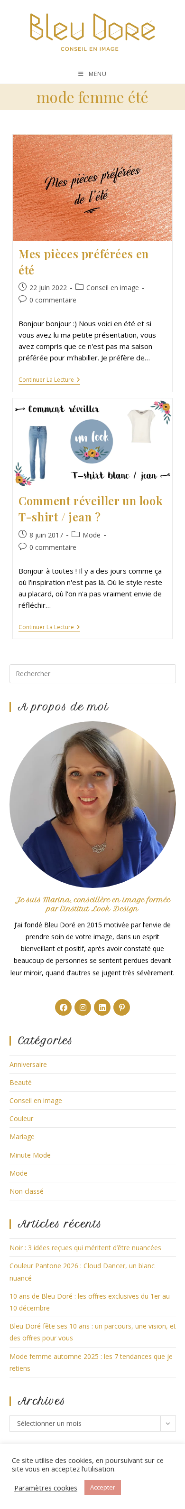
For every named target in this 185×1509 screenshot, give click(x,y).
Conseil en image (112, 287)
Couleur (21, 1118)
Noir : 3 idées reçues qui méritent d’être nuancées (85, 1247)
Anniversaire (28, 1064)
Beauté (20, 1082)
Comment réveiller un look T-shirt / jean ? (90, 508)
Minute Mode (30, 1155)
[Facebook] (63, 1007)
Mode (92, 534)
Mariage (22, 1136)
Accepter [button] (102, 1487)
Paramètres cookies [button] (45, 1487)
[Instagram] (82, 1007)
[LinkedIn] (102, 1007)
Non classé (26, 1191)
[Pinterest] (121, 1007)
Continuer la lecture (49, 381)
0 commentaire (52, 299)
